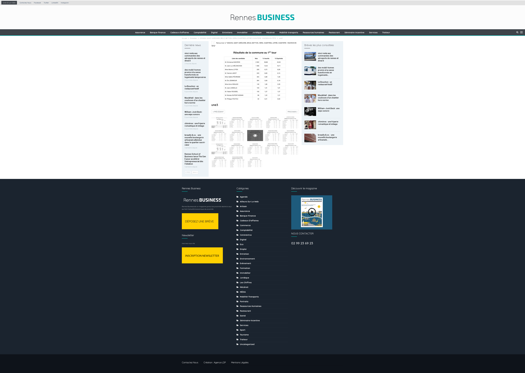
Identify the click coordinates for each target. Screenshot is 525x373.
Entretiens (227, 32)
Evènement (245, 263)
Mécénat (270, 32)
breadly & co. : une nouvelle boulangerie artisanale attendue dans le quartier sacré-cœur (195, 140)
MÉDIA (243, 292)
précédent (219, 112)
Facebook (37, 3)
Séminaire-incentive (354, 32)
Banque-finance (158, 32)
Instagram (65, 3)
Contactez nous (25, 3)
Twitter (46, 3)
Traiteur (386, 32)
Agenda (243, 197)
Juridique (257, 32)
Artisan (243, 206)
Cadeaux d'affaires (249, 220)
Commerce (245, 225)
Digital (214, 32)
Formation (245, 268)
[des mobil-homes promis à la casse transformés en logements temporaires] (310, 70)
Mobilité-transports (288, 32)
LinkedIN (55, 3)
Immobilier (242, 32)
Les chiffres (246, 282)
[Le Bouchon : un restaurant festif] (310, 85)
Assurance (140, 32)
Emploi (243, 249)
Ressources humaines (313, 32)
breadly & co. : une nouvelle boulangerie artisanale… (327, 137)
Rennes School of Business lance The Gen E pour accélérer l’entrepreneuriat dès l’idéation (195, 159)
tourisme (244, 334)
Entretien (244, 254)
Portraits (244, 301)
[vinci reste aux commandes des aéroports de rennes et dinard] (310, 56)
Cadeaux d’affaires (179, 32)
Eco (241, 244)
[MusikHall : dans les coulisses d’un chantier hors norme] (310, 98)
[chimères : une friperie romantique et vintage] (310, 124)
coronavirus (246, 235)
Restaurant (334, 32)
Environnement (247, 259)
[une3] (219, 122)
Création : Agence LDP (215, 362)
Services (373, 32)
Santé (243, 316)
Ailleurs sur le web (249, 201)
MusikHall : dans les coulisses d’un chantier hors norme (328, 97)
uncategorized (247, 344)
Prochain (292, 112)
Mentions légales (240, 362)
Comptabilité (200, 32)
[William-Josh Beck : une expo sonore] (310, 111)
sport (242, 330)
